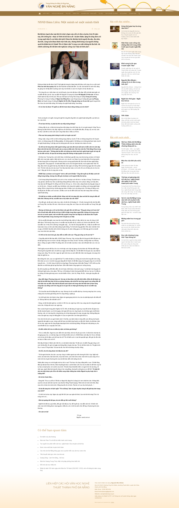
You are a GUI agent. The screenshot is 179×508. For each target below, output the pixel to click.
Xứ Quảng (123, 13)
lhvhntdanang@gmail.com (106, 491)
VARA (112, 502)
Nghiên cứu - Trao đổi (88, 13)
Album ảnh (132, 13)
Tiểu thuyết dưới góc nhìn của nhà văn (52, 454)
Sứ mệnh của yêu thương (48, 437)
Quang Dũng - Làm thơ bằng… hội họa (52, 458)
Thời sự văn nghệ (57, 13)
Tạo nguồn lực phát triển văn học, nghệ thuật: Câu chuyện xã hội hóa (62, 444)
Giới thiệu (46, 13)
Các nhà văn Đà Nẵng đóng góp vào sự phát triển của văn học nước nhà (63, 451)
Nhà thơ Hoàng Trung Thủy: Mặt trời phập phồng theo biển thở (60, 461)
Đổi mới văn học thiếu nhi (48, 465)
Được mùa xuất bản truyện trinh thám (52, 447)
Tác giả (68, 13)
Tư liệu (101, 13)
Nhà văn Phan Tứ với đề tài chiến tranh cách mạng (56, 440)
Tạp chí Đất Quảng (111, 13)
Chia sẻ (97, 28)
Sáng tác (76, 13)
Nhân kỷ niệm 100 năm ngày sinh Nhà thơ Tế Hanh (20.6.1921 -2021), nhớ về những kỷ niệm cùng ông (70, 469)
